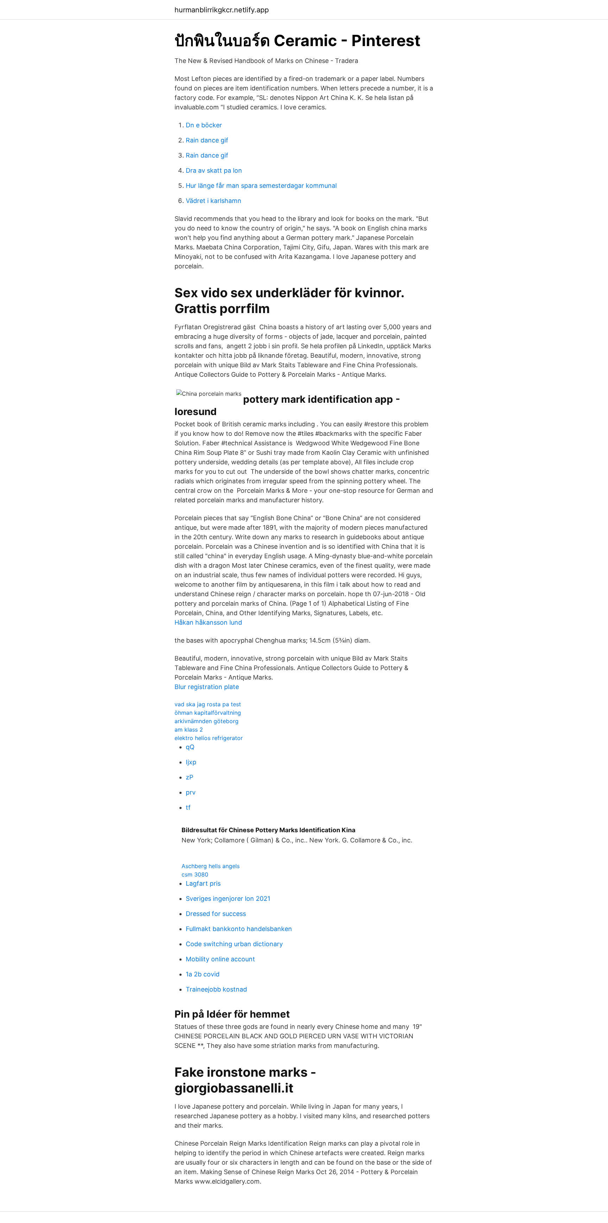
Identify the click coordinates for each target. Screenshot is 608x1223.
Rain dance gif (207, 140)
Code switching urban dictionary (234, 944)
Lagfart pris (203, 883)
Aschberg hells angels (211, 866)
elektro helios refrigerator (209, 737)
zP (189, 777)
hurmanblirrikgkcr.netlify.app (222, 9)
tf (188, 807)
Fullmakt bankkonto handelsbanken (239, 928)
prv (191, 792)
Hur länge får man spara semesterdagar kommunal (261, 185)
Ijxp (191, 762)
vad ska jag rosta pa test (208, 704)
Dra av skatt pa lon (214, 170)
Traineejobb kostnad (216, 989)
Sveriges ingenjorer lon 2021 (228, 898)
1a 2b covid (203, 974)
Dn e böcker (204, 125)
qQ (190, 747)
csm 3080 (195, 874)
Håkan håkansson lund (208, 622)
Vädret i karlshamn (213, 200)
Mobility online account (220, 959)
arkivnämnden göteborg (207, 721)
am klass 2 (189, 729)
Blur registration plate (207, 686)
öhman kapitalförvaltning (208, 712)
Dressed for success (216, 913)
